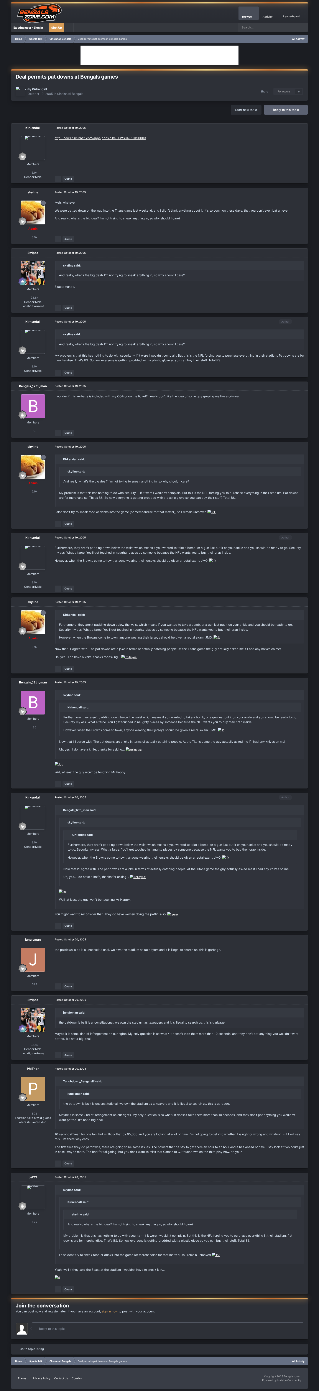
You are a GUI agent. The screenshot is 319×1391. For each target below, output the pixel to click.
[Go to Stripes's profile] (33, 273)
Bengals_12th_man (33, 386)
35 (34, 431)
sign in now (110, 1311)
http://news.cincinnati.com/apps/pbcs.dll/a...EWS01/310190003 (100, 138)
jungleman (33, 939)
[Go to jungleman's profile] (33, 960)
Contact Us (61, 1378)
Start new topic (246, 110)
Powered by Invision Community (281, 1380)
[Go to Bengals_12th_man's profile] (33, 406)
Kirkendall (39, 89)
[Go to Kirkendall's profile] (20, 91)
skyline (33, 192)
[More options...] (300, 127)
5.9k (34, 237)
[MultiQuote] (58, 179)
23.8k (34, 297)
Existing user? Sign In (28, 27)
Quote (68, 178)
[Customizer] (68, 27)
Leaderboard (291, 16)
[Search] (303, 27)
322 (34, 984)
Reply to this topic (286, 110)
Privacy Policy (41, 1378)
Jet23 (33, 1177)
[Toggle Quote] (60, 265)
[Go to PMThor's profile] (33, 1089)
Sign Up (56, 27)
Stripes (33, 253)
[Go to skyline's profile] (33, 212)
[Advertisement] (159, 55)
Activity (268, 16)
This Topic (286, 27)
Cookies (77, 1378)
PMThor (33, 1068)
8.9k (34, 172)
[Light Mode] (78, 27)
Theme (22, 1378)
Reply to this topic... (52, 1328)
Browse (247, 16)
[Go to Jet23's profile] (33, 1197)
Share (263, 91)
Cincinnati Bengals (70, 93)
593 (34, 1113)
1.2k (34, 1222)
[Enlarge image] (211, 512)
